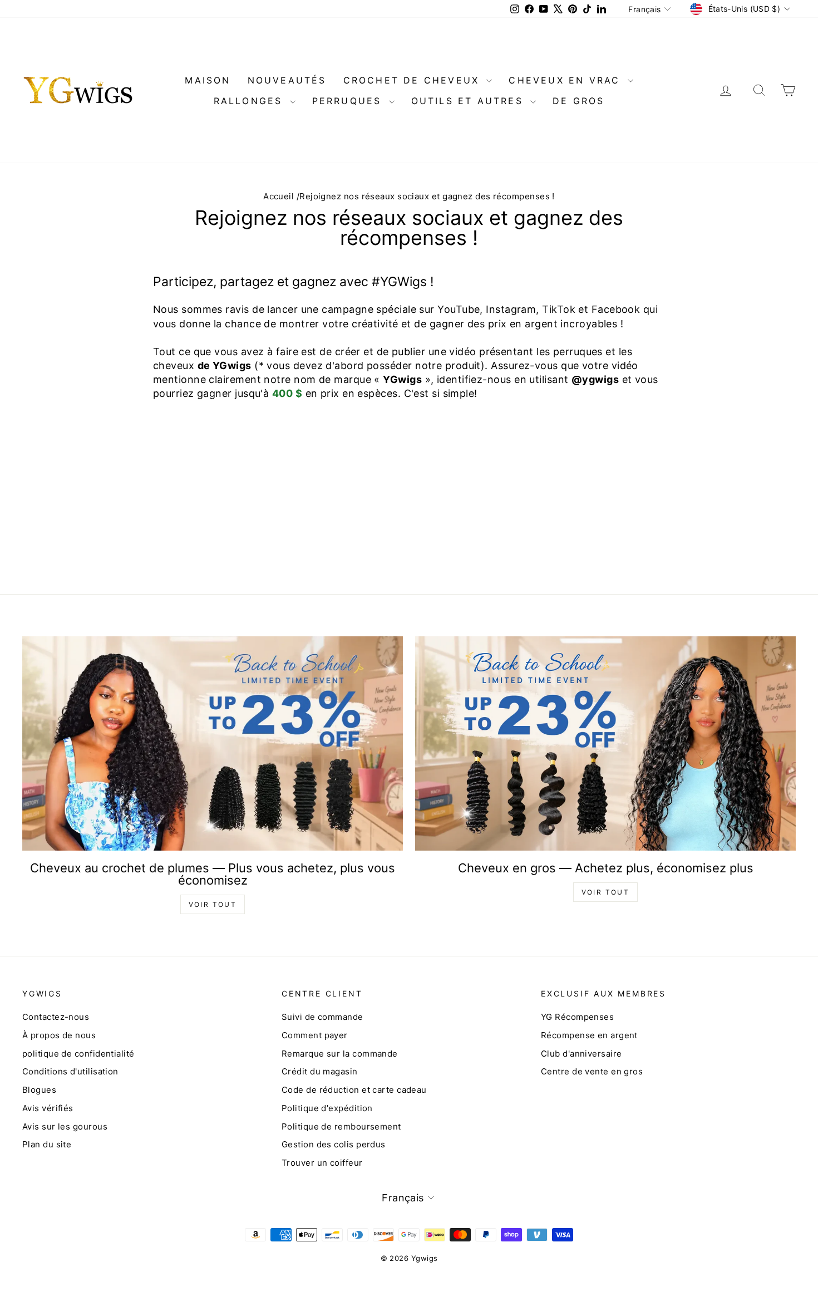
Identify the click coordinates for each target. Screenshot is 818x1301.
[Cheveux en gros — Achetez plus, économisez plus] (605, 743)
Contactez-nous (55, 1017)
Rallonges (250, 100)
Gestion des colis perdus (334, 1144)
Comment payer (315, 1035)
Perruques (349, 100)
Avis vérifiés (47, 1108)
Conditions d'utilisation (70, 1071)
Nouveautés (287, 80)
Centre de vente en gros (592, 1071)
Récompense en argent (589, 1035)
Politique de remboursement (341, 1126)
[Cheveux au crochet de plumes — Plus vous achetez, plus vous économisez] (212, 743)
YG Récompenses (577, 1017)
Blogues (39, 1089)
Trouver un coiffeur (322, 1162)
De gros (578, 100)
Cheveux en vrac (566, 80)
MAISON (207, 80)
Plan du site (46, 1144)
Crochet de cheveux (413, 80)
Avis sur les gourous (64, 1126)
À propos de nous (59, 1035)
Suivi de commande (322, 1017)
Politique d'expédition (327, 1108)
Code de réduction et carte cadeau (354, 1089)
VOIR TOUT (213, 904)
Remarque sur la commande (340, 1053)
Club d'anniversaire (581, 1053)
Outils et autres (469, 100)
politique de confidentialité (78, 1053)
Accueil (278, 196)
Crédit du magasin (320, 1071)
